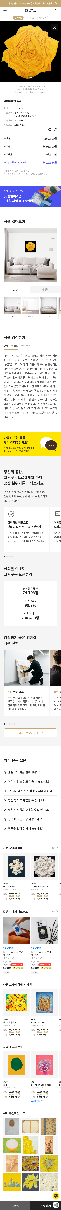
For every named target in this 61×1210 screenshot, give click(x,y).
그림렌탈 (18, 18)
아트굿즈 (42, 18)
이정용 (17, 108)
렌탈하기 (46, 1206)
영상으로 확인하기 (28, 733)
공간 (15, 289)
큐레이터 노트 (11, 345)
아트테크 (30, 18)
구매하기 (15, 1206)
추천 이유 (26, 345)
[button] (4, 556)
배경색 (45, 289)
